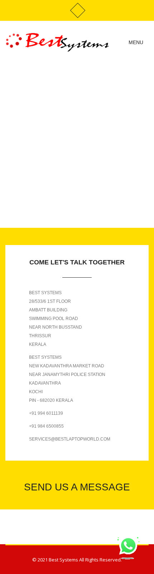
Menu (137, 42)
